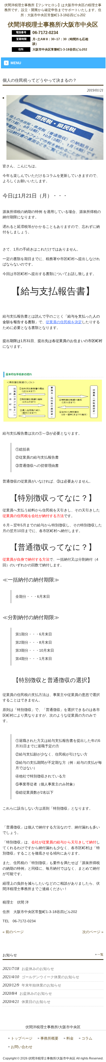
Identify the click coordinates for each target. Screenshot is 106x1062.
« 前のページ (13, 932)
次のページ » (92, 932)
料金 (70, 1038)
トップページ (21, 1038)
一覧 (100, 954)
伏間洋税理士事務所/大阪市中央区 (53, 24)
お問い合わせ (21, 1047)
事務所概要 (49, 1038)
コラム (87, 1038)
